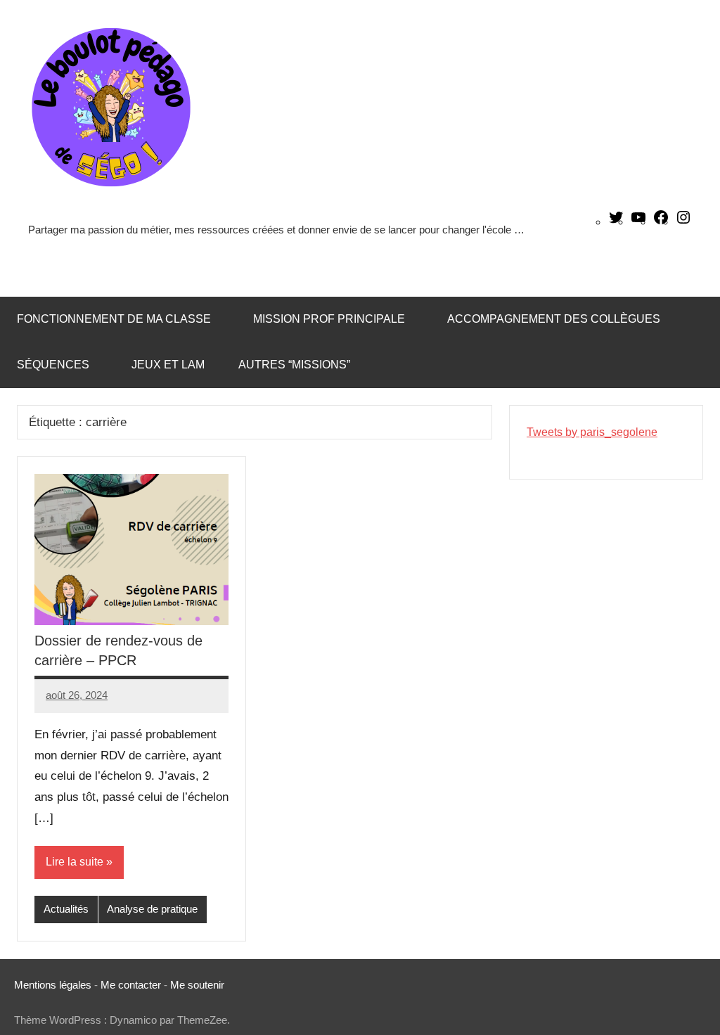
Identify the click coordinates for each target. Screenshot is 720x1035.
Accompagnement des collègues (553, 319)
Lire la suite (74, 862)
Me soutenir (197, 985)
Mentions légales (52, 985)
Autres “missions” (294, 365)
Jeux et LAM (168, 365)
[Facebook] (660, 222)
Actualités (66, 909)
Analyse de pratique (152, 909)
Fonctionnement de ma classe (114, 319)
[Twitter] (616, 222)
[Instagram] (683, 222)
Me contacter (132, 985)
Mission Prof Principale (329, 319)
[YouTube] (638, 222)
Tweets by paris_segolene (592, 432)
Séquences (53, 365)
